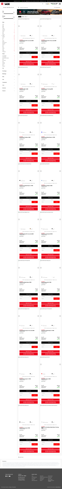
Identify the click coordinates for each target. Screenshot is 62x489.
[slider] (3, 13)
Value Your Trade (28, 61)
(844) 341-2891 (54, 3)
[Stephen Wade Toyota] (7, 4)
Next (61, 12)
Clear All (20, 16)
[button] (38, 26)
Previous (17, 12)
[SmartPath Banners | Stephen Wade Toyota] (39, 12)
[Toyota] (2, 4)
